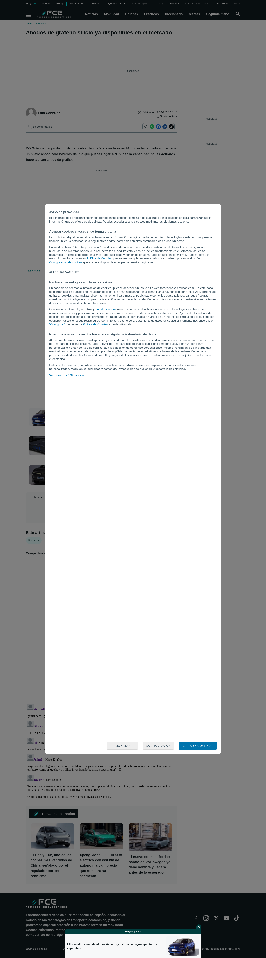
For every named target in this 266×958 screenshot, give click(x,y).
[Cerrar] (198, 926)
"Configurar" (57, 324)
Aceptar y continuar (198, 745)
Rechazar (122, 745)
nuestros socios (106, 309)
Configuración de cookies (65, 262)
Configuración (158, 745)
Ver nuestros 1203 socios (66, 375)
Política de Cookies (99, 258)
